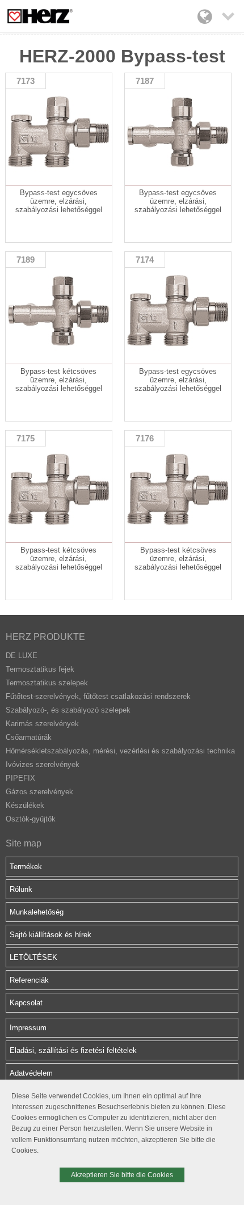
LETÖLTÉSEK (33, 957)
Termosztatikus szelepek (47, 683)
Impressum (28, 1027)
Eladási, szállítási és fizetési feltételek (73, 1050)
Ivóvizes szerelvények (42, 764)
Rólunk (21, 889)
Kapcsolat (26, 1002)
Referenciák (29, 980)
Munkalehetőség (37, 912)
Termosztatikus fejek (40, 669)
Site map (23, 843)
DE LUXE (21, 655)
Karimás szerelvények (42, 723)
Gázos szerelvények (39, 791)
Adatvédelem (31, 1073)
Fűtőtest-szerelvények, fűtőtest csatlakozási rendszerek (98, 696)
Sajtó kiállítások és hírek (50, 934)
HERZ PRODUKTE (45, 637)
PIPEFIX (20, 778)
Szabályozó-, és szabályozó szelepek (68, 710)
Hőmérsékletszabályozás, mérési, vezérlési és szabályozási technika (120, 751)
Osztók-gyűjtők (31, 819)
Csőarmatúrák (29, 737)
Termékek (26, 866)
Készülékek (25, 805)
